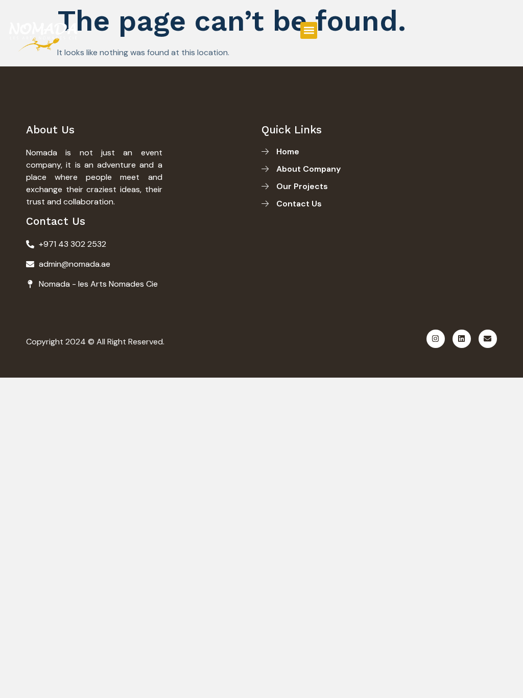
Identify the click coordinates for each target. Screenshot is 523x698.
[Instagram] (435, 339)
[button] (308, 30)
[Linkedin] (462, 339)
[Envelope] (488, 339)
